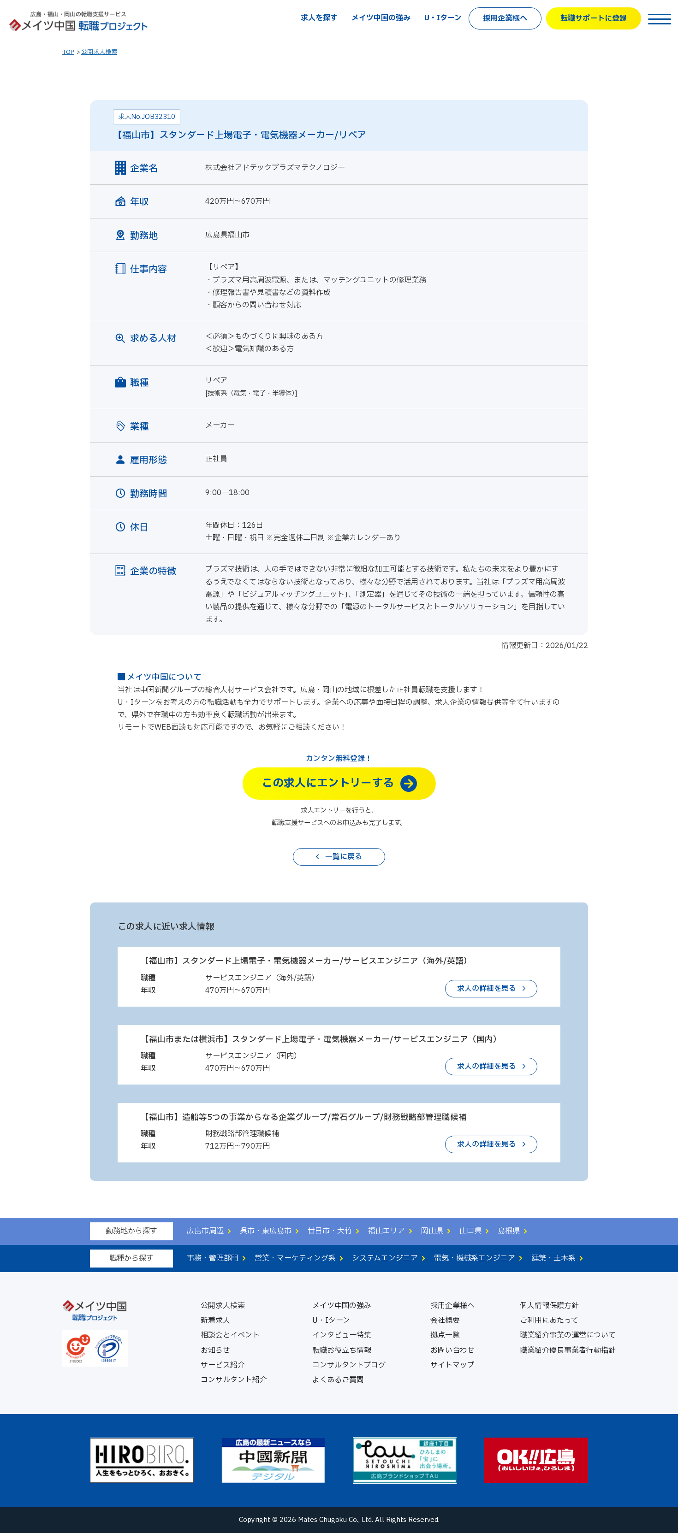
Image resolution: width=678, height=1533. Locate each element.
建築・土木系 (553, 1258)
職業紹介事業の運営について (568, 1335)
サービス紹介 (223, 1365)
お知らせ (215, 1350)
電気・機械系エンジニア (474, 1258)
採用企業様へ (505, 18)
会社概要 (445, 1320)
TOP (68, 52)
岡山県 (432, 1231)
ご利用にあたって (549, 1320)
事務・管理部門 (212, 1258)
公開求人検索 (99, 52)
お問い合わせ (452, 1350)
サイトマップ (452, 1365)
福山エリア (386, 1231)
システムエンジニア (385, 1258)
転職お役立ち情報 (341, 1350)
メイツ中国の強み (380, 18)
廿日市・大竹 (330, 1231)
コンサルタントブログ (349, 1365)
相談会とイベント (230, 1335)
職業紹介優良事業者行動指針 (568, 1350)
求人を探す (319, 18)
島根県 (509, 1231)
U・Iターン (443, 18)
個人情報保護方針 (549, 1305)
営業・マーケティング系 (295, 1258)
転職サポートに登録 (593, 18)
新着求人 (215, 1320)
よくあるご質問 (338, 1380)
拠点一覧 (445, 1335)
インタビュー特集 (341, 1335)
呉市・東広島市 (265, 1231)
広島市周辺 (205, 1231)
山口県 (470, 1231)
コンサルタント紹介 (234, 1380)
